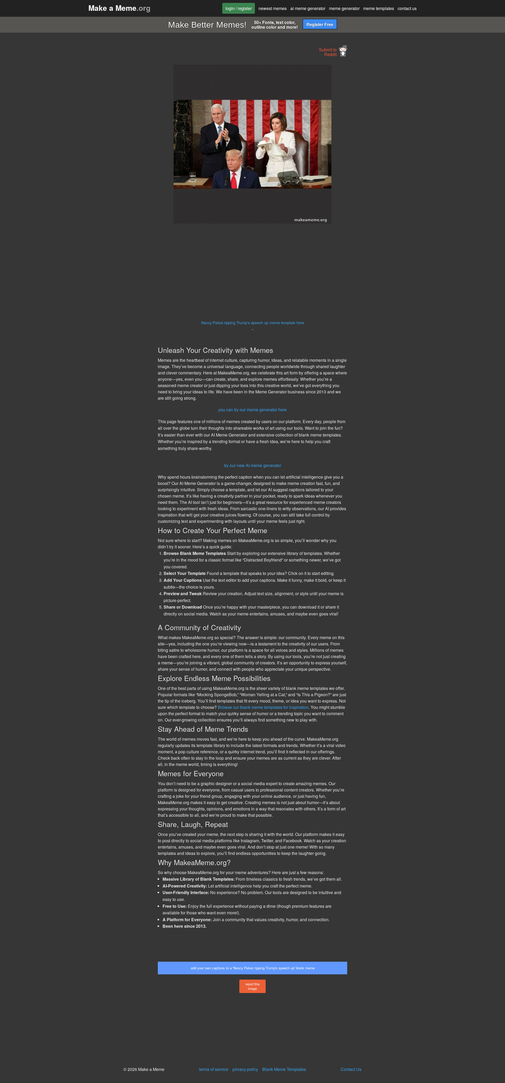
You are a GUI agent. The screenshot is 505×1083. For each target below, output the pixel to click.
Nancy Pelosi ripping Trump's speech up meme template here (252, 322)
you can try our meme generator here (252, 410)
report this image (252, 986)
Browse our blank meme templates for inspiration (263, 707)
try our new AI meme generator (252, 465)
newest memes (273, 8)
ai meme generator (307, 8)
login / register (238, 8)
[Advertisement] (109, 144)
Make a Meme (119, 7)
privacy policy (245, 1069)
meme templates (378, 8)
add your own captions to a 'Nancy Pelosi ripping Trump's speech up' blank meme (253, 967)
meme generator (344, 8)
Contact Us (351, 1069)
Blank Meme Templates (284, 1069)
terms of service (213, 1069)
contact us (407, 8)
